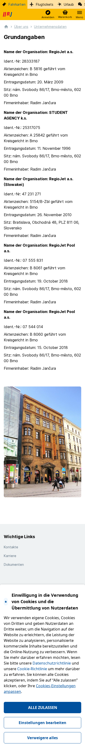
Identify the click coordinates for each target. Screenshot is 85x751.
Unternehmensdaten (50, 27)
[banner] (8, 14)
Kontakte (11, 547)
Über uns (21, 27)
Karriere (10, 556)
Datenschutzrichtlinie (52, 663)
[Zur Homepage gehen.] (6, 26)
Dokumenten (14, 564)
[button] (48, 14)
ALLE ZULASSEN (42, 707)
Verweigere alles (42, 737)
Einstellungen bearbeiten (42, 722)
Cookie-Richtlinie (32, 668)
